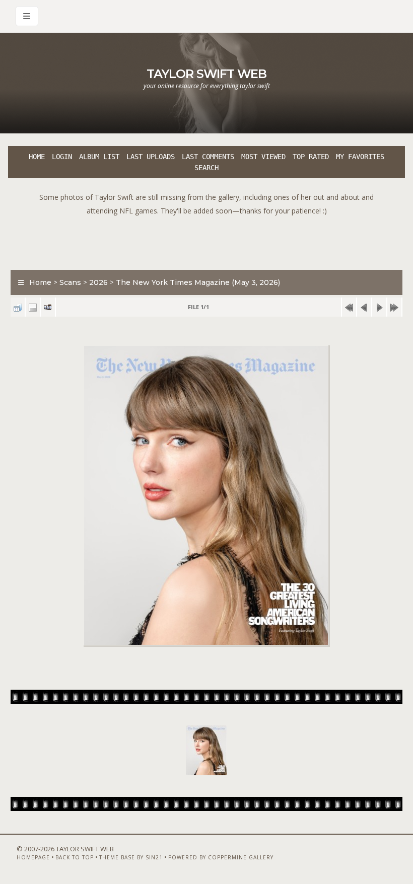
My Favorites (360, 157)
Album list (99, 157)
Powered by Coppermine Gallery (220, 857)
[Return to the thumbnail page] (18, 307)
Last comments (208, 157)
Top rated (311, 157)
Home (37, 157)
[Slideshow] (48, 307)
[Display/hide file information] (33, 307)
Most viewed (263, 157)
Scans (70, 282)
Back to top (74, 857)
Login (62, 157)
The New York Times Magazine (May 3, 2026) (198, 282)
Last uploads (150, 157)
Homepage (33, 857)
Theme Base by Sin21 (131, 857)
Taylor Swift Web (206, 73)
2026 (98, 282)
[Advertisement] (206, 240)
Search (206, 168)
